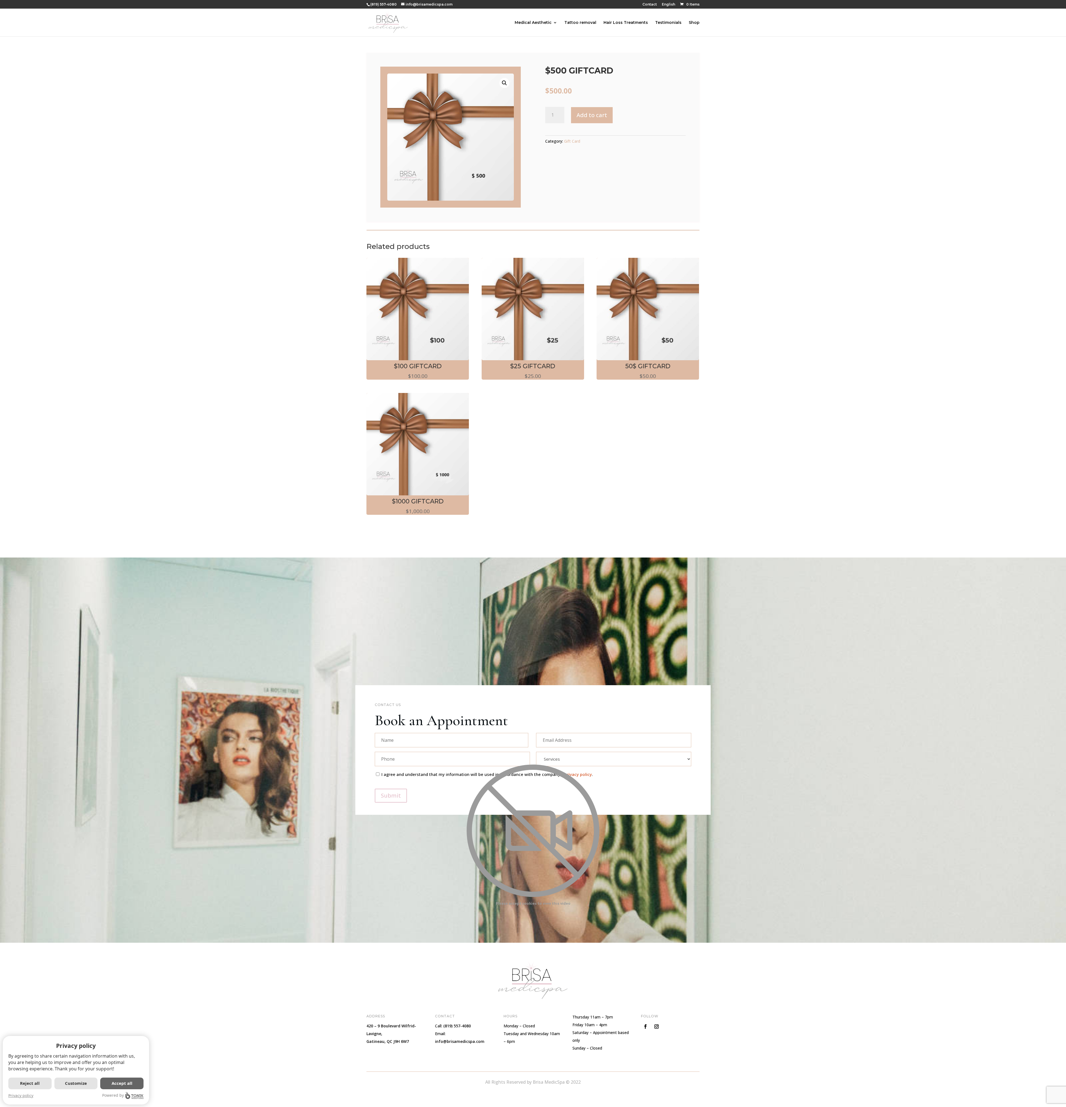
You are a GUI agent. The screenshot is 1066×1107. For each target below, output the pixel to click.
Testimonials (668, 23)
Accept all (122, 1083)
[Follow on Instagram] (656, 1026)
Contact (649, 4)
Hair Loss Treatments (626, 23)
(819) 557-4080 (383, 4)
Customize (76, 1083)
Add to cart (592, 115)
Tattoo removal (580, 23)
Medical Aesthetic (533, 23)
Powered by (113, 1095)
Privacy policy (20, 1095)
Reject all (30, 1083)
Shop (694, 23)
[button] (504, 83)
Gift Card (572, 141)
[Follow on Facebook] (645, 1026)
